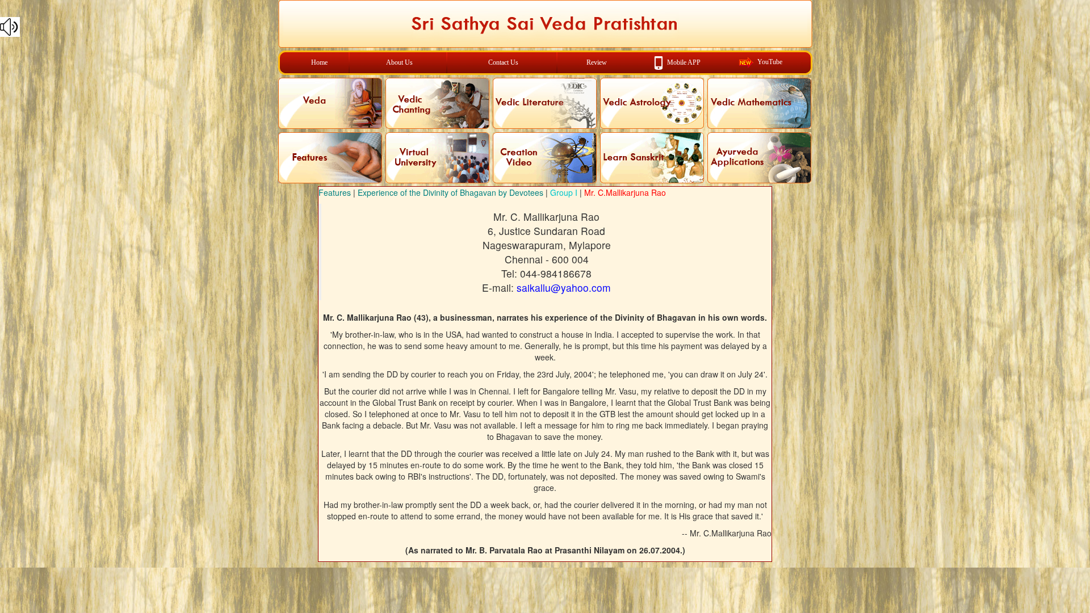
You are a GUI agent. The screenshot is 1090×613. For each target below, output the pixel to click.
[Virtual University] (437, 157)
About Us (399, 62)
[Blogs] (330, 157)
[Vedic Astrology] (652, 103)
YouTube (769, 62)
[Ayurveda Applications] (759, 157)
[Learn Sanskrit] (652, 157)
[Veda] (330, 103)
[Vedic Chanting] (437, 103)
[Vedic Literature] (545, 103)
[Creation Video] (545, 157)
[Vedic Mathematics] (759, 103)
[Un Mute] (545, 27)
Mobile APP (684, 62)
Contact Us (503, 62)
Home (319, 62)
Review (596, 62)
